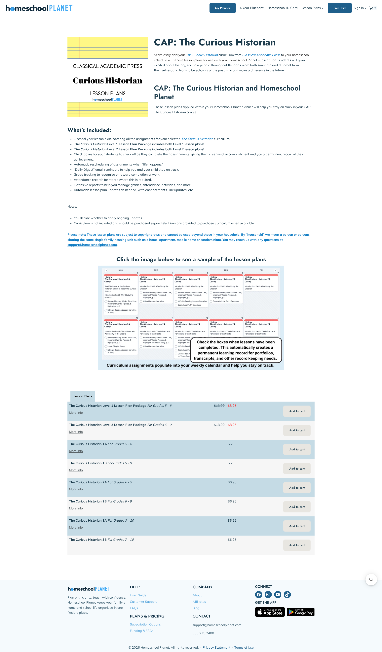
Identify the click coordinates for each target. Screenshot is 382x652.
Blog (196, 608)
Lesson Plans (83, 396)
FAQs (134, 608)
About (197, 595)
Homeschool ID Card (282, 8)
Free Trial (339, 8)
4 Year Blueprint (252, 8)
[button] (365, 8)
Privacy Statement (216, 647)
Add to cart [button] (297, 411)
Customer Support (143, 602)
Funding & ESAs (141, 631)
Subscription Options (145, 624)
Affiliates (199, 602)
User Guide (138, 595)
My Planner (222, 8)
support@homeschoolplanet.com (92, 245)
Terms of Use (244, 647)
